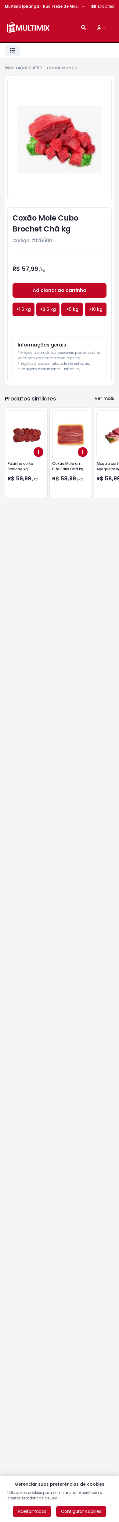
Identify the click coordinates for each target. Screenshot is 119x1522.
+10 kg (96, 309)
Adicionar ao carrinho (59, 290)
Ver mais (104, 398)
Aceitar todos (32, 1511)
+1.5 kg (23, 309)
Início (10, 67)
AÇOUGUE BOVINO (34, 67)
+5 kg (72, 309)
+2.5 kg (48, 309)
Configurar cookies (81, 1511)
